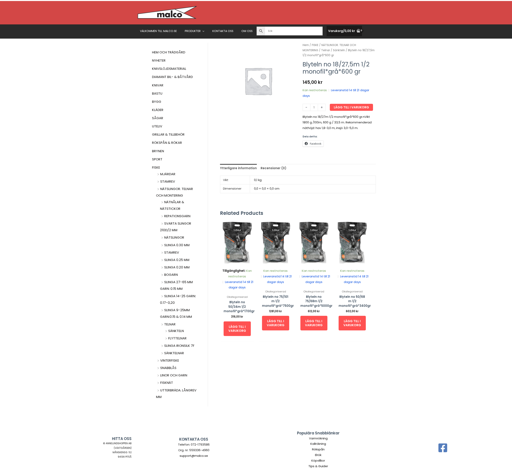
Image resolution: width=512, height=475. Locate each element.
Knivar (157, 85)
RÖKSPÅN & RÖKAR (167, 142)
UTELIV (157, 126)
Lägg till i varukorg (351, 107)
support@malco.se (194, 456)
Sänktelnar (174, 353)
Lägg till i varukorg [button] (237, 329)
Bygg (156, 101)
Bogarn (171, 274)
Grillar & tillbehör (168, 134)
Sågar (157, 118)
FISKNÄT (166, 382)
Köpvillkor (318, 460)
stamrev (167, 181)
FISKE (156, 167)
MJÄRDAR (167, 174)
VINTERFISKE (169, 360)
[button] (202, 31)
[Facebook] (443, 448)
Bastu (157, 93)
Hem (306, 45)
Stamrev (171, 252)
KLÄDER (157, 110)
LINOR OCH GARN (173, 375)
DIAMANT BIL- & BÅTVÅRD (172, 77)
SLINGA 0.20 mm (177, 267)
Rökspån (318, 449)
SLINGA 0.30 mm (177, 245)
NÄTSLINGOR (174, 237)
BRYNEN (158, 151)
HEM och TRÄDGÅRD (168, 52)
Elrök (318, 455)
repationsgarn (177, 216)
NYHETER (159, 60)
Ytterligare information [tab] (238, 168)
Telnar (170, 324)
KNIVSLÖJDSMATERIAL (169, 68)
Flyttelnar (177, 338)
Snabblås (168, 368)
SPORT (157, 159)
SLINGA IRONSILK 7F (179, 345)
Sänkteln (176, 331)
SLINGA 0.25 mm (176, 260)
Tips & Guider (318, 466)
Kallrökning (318, 444)
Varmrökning (318, 438)
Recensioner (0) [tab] (273, 168)
